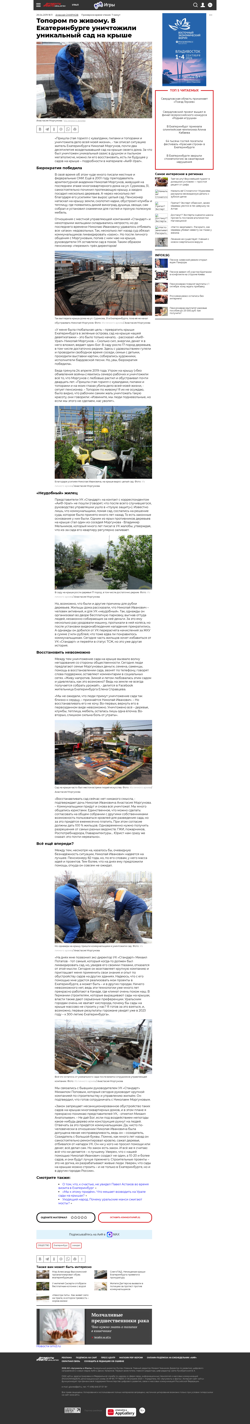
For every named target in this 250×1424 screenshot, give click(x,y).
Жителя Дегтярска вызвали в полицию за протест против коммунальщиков (126, 1286)
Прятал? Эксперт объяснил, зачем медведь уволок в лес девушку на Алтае (190, 205)
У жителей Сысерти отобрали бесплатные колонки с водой (69, 1285)
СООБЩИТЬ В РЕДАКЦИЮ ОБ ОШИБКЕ (104, 1361)
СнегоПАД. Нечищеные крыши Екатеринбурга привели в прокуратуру (127, 1274)
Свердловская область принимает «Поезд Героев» (184, 100)
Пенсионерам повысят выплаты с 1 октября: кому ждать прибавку (189, 285)
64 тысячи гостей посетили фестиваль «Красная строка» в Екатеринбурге (184, 144)
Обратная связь (71, 1361)
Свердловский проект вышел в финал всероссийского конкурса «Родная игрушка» (184, 115)
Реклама (67, 1357)
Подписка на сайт (86, 1357)
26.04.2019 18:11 (44, 15)
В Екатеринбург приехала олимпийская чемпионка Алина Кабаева (184, 129)
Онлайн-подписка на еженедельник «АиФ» (172, 1357)
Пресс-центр (108, 1357)
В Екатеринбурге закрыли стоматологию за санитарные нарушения (184, 159)
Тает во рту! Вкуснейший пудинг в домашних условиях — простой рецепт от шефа (190, 181)
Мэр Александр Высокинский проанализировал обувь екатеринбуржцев (69, 1274)
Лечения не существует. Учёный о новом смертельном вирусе (190, 240)
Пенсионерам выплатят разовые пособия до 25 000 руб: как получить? (188, 310)
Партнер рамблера (93, 1410)
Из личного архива (74, 120)
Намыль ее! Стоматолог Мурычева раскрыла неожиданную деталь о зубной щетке (190, 193)
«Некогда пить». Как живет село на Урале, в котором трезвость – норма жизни (70, 1298)
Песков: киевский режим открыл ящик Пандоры (188, 261)
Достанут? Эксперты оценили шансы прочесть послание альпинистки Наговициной (192, 218)
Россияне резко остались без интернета (187, 297)
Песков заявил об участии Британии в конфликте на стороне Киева (191, 273)
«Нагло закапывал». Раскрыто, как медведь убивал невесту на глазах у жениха (191, 230)
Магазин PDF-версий (131, 1357)
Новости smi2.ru (48, 1346)
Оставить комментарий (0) (125, 1217)
